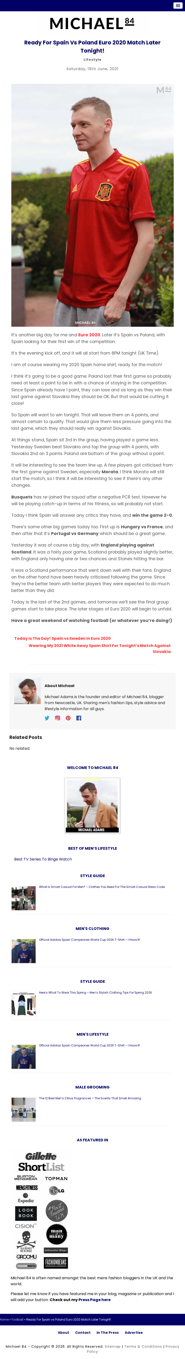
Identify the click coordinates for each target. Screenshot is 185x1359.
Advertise (134, 1332)
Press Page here (95, 1300)
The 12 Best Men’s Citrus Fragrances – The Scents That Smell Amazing (90, 1098)
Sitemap (113, 1346)
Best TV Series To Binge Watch (43, 859)
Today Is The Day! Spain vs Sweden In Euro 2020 (62, 638)
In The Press (108, 1332)
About (63, 1332)
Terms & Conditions (143, 1346)
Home (4, 1319)
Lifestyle (93, 59)
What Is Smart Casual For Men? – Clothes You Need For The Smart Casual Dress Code (102, 887)
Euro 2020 (89, 335)
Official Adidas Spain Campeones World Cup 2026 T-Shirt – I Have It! (89, 940)
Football (17, 1319)
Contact (83, 1332)
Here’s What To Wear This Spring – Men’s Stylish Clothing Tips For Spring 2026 (95, 992)
